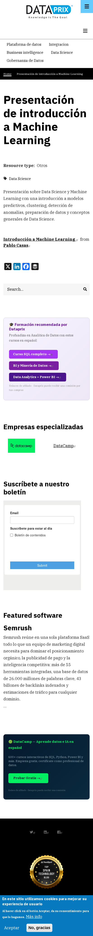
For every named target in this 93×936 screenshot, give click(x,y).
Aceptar (11, 927)
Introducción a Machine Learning (39, 239)
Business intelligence (25, 52)
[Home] (48, 11)
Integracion (59, 44)
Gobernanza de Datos (25, 60)
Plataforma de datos (24, 44)
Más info (34, 916)
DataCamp (63, 445)
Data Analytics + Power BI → (36, 377)
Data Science (62, 52)
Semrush (17, 627)
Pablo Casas (15, 245)
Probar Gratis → (26, 778)
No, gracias (39, 927)
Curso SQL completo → (32, 354)
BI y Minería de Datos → (32, 366)
